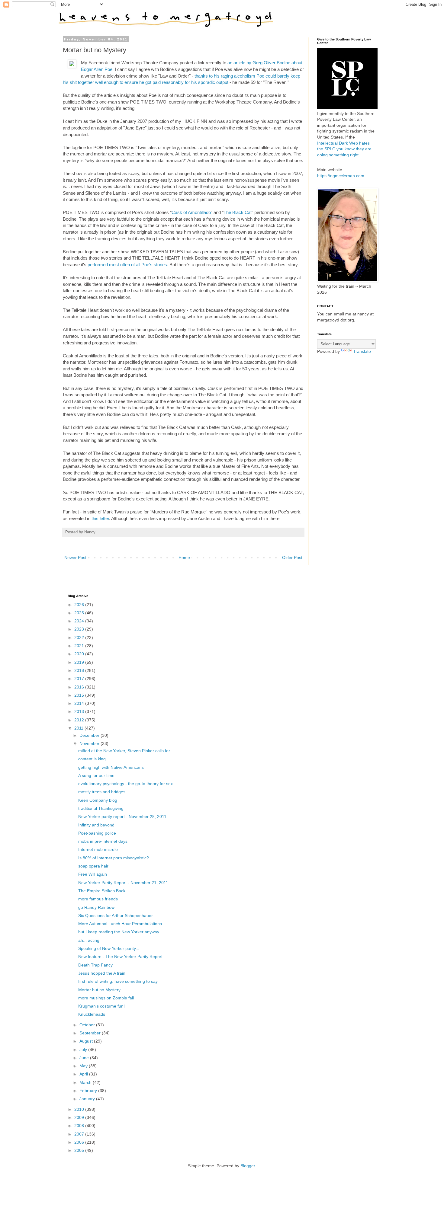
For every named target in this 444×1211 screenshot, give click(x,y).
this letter (100, 518)
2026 (79, 604)
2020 (79, 653)
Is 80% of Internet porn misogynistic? (113, 857)
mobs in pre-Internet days (102, 841)
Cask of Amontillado (191, 212)
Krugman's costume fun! (101, 1006)
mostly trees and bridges (101, 791)
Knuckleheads (91, 1014)
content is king (92, 758)
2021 (79, 645)
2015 (79, 695)
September (90, 1032)
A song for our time (96, 775)
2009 (79, 1117)
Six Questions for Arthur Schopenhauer (115, 915)
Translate (362, 351)
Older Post (292, 557)
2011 (79, 728)
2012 (79, 719)
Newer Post (75, 557)
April (84, 1074)
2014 (79, 703)
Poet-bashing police (97, 833)
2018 (79, 670)
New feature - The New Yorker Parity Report (120, 956)
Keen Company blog (97, 800)
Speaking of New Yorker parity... (108, 948)
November (90, 743)
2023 (79, 629)
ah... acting (88, 940)
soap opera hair (93, 866)
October (87, 1024)
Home (184, 557)
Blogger (247, 1165)
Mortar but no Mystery (99, 989)
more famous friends (98, 898)
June (84, 1057)
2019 (79, 662)
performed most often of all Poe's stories (127, 264)
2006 (79, 1142)
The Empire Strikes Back (101, 890)
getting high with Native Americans (111, 767)
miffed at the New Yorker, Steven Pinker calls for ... (126, 750)
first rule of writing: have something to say (118, 981)
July (83, 1049)
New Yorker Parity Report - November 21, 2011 (123, 882)
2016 (79, 687)
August (86, 1041)
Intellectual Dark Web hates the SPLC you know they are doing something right (344, 149)
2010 (79, 1109)
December (90, 735)
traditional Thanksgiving (101, 808)
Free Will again (92, 874)
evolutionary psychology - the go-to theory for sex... (127, 783)
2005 (79, 1150)
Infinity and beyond (96, 825)
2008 (79, 1125)
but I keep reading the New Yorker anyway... (120, 931)
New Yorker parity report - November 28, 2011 (122, 816)
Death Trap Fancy (95, 965)
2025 (79, 612)
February (88, 1090)
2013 (79, 711)
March (86, 1082)
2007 (79, 1134)
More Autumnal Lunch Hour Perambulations (120, 923)
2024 (79, 620)
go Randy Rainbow (96, 907)
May (84, 1065)
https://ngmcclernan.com (340, 175)
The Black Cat (238, 212)
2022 (79, 637)
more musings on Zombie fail (106, 997)
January (87, 1098)
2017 (79, 678)
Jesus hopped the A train (101, 973)
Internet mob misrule (98, 849)
